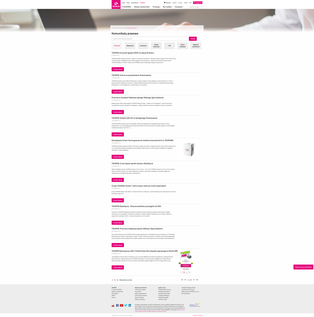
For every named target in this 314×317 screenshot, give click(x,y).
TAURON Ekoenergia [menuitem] (164, 293)
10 (112, 280)
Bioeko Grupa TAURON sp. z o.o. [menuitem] (190, 292)
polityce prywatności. (143, 311)
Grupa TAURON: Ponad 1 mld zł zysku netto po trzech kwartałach (139, 185)
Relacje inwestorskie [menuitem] (117, 292)
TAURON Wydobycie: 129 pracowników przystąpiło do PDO (136, 206)
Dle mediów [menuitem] (115, 293)
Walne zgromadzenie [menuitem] (140, 293)
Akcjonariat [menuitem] (138, 292)
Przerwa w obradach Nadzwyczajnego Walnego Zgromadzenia (138, 97)
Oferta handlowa (183, 46)
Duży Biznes (134, 3)
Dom (123, 3)
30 (117, 280)
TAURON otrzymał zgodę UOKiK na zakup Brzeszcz (133, 52)
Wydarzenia (130, 46)
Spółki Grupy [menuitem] (162, 288)
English (174, 3)
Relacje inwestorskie (142, 6)
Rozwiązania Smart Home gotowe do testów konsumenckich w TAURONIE (142, 140)
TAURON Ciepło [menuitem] (162, 299)
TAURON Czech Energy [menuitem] (188, 290)
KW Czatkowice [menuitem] (186, 293)
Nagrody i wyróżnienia (195, 46)
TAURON (142, 3)
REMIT (186, 3)
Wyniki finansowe (156, 46)
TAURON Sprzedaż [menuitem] (163, 297)
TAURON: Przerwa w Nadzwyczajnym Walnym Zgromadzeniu (137, 228)
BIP (190, 3)
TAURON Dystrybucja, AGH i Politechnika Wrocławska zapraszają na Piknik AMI (145, 250)
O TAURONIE (126, 6)
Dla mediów (167, 6)
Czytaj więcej (117, 69)
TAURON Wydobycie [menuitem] (163, 295)
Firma (128, 3)
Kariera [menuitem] (114, 297)
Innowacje (179, 6)
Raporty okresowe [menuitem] (140, 299)
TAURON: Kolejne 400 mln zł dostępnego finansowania (134, 117)
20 (115, 280)
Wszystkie (117, 46)
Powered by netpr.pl (197, 315)
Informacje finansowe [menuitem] (141, 295)
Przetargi (156, 6)
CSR (169, 46)
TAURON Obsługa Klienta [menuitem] (189, 288)
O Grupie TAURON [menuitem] (117, 290)
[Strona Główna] (116, 4)
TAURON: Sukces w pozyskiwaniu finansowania (131, 75)
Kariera (180, 3)
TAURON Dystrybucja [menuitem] (164, 292)
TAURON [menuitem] (114, 288)
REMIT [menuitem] (113, 295)
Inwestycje (143, 46)
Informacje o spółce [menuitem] (140, 290)
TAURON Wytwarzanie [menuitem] (164, 290)
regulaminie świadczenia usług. (158, 311)
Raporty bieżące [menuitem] (139, 297)
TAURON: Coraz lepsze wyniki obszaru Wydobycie (132, 163)
